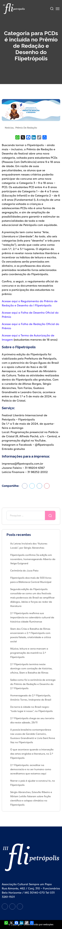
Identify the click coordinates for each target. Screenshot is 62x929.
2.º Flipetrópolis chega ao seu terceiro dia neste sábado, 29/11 (32, 720)
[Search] (52, 9)
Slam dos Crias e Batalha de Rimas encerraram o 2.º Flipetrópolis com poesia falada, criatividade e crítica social (30, 635)
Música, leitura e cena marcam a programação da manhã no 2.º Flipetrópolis (29, 653)
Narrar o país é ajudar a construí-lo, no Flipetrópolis (32, 783)
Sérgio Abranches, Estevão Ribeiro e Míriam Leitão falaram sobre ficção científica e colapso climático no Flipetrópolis (31, 798)
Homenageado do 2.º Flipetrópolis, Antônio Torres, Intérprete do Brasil (30, 697)
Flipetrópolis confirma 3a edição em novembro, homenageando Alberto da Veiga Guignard (32, 559)
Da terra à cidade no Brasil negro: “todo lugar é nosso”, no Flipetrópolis (31, 709)
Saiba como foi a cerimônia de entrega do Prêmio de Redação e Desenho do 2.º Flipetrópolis (32, 684)
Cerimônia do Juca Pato (24, 570)
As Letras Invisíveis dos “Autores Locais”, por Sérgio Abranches (28, 545)
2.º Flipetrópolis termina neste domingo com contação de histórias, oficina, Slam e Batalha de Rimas (31, 668)
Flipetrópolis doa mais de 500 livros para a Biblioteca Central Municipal (30, 580)
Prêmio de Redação (26, 127)
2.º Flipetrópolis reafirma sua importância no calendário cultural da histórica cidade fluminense (32, 617)
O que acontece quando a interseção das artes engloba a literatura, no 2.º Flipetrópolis (32, 754)
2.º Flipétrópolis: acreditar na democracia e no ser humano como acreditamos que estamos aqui (30, 769)
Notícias (9, 127)
